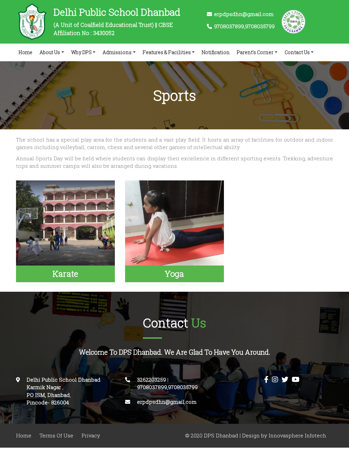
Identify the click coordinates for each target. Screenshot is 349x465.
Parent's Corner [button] (255, 52)
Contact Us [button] (297, 52)
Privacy (90, 435)
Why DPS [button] (81, 52)
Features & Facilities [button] (167, 52)
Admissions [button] (117, 52)
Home (27, 52)
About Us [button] (50, 52)
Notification (216, 52)
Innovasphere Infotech (296, 435)
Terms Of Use (56, 435)
